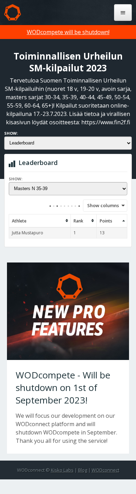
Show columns (101, 205)
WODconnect (105, 470)
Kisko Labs (62, 470)
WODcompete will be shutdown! (68, 32)
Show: (11, 133)
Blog (82, 470)
